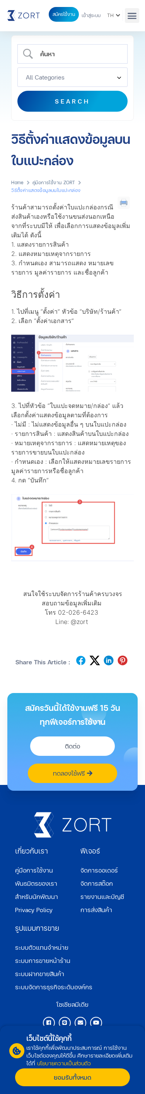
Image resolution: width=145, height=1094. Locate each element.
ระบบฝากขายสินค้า (39, 973)
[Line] (65, 1023)
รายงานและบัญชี (102, 896)
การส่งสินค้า (96, 909)
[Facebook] (49, 1023)
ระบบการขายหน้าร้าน (42, 960)
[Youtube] (96, 1023)
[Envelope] (81, 1023)
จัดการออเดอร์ (99, 870)
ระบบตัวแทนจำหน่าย (41, 947)
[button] (132, 15)
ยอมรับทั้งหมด (72, 1077)
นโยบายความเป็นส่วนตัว (64, 1063)
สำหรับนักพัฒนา (36, 896)
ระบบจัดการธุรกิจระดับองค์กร (53, 986)
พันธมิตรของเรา (36, 883)
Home (17, 182)
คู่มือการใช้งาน (34, 870)
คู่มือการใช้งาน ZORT (53, 182)
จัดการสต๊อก (96, 883)
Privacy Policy (34, 909)
